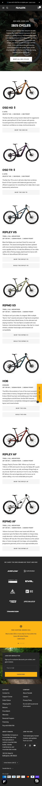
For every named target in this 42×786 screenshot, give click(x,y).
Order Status (6, 700)
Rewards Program (8, 718)
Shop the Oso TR (21, 192)
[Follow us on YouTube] (34, 745)
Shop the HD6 (21, 408)
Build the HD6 (21, 414)
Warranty (5, 715)
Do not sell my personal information (30, 705)
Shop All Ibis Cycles (21, 59)
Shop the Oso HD (21, 130)
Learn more (32, 2)
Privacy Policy (27, 700)
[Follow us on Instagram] (30, 745)
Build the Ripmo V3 (21, 341)
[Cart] (38, 8)
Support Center (7, 696)
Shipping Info (6, 704)
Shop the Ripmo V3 (21, 335)
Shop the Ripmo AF (21, 548)
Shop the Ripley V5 (21, 259)
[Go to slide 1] (18, 643)
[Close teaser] (37, 402)
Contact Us (5, 693)
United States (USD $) (10, 762)
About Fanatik (27, 693)
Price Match (6, 711)
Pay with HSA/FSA (8, 725)
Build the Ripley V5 (21, 265)
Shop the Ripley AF (21, 481)
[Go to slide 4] (23, 643)
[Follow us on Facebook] (25, 745)
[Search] (7, 8)
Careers (25, 696)
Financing (5, 722)
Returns (5, 707)
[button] (39, 393)
